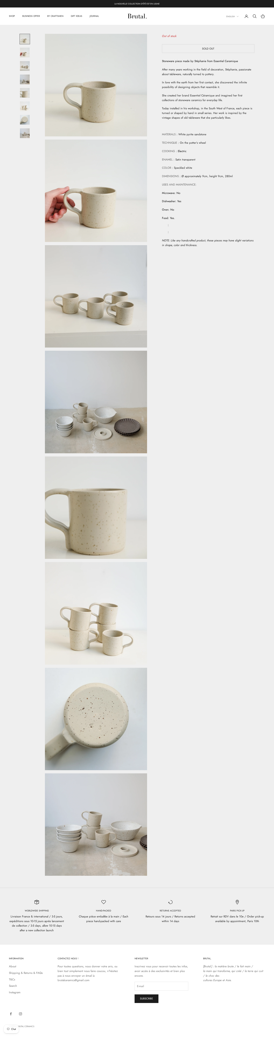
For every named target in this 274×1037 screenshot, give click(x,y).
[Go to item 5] (25, 93)
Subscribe (146, 998)
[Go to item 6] (25, 106)
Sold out (208, 48)
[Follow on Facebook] (11, 1014)
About (12, 966)
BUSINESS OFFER (31, 16)
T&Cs (12, 979)
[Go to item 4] (25, 79)
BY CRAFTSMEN (55, 16)
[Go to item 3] (25, 66)
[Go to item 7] (25, 120)
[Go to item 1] (25, 39)
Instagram (15, 992)
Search (13, 986)
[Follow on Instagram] (20, 1014)
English (230, 16)
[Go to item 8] (25, 133)
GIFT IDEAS (76, 16)
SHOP (12, 16)
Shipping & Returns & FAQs (26, 973)
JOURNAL (94, 16)
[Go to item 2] (25, 52)
